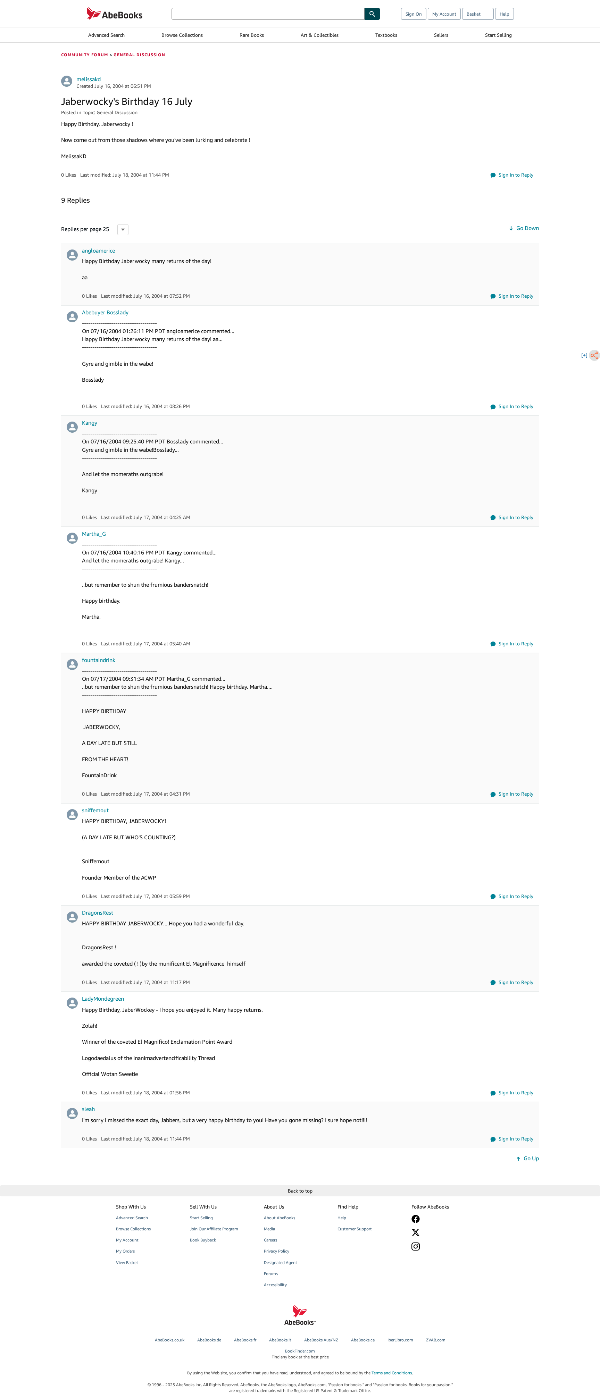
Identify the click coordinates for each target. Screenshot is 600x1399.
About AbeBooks (279, 1217)
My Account (444, 14)
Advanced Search (106, 35)
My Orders (125, 1251)
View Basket (127, 1262)
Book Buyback (203, 1240)
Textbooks (386, 35)
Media (269, 1228)
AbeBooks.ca (363, 1339)
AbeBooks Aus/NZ (321, 1339)
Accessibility (275, 1284)
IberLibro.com (400, 1339)
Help (504, 14)
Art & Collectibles (320, 35)
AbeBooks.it (280, 1339)
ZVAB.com (435, 1339)
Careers (270, 1240)
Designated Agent (280, 1262)
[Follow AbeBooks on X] (443, 1232)
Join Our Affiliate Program (214, 1228)
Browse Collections (182, 35)
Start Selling (498, 35)
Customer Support (355, 1228)
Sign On (414, 14)
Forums (271, 1273)
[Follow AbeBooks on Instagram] (443, 1246)
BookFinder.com (300, 1353)
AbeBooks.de (209, 1339)
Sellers (441, 35)
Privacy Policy (276, 1251)
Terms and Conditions (392, 1372)
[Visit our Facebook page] (443, 1219)
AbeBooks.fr (245, 1339)
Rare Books (252, 35)
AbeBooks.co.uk (169, 1339)
